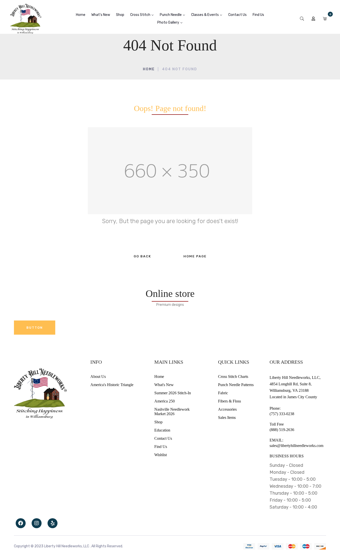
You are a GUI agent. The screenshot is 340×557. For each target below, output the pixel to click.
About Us (98, 376)
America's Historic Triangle (111, 385)
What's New (164, 385)
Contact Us (163, 438)
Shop (158, 422)
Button (34, 327)
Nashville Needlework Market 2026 (172, 411)
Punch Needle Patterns (236, 385)
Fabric (223, 393)
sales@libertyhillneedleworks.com (296, 445)
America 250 (164, 401)
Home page (195, 256)
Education (162, 430)
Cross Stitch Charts (233, 376)
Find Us (160, 446)
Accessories (227, 409)
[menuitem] (80, 15)
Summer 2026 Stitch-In (172, 393)
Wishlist (160, 455)
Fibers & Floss (229, 401)
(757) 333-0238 (282, 414)
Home (149, 69)
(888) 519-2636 (282, 430)
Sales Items (227, 417)
